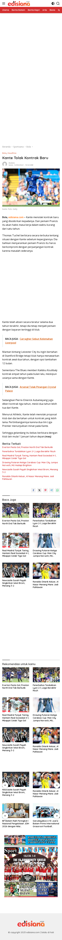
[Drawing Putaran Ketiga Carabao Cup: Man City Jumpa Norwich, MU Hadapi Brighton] (46, 540)
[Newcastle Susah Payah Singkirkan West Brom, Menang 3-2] (15, 570)
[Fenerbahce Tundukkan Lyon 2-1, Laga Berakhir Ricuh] (46, 510)
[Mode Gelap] (53, 3)
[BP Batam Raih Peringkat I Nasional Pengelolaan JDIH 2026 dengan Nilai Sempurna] (15, 810)
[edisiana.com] (18, 3)
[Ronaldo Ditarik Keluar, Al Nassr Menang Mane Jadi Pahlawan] (46, 571)
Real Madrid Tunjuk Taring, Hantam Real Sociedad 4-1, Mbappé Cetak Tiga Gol (29, 457)
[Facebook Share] (33, 490)
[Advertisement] (31, 44)
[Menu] (4, 3)
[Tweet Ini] (39, 490)
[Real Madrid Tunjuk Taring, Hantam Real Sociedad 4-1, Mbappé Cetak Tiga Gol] (15, 540)
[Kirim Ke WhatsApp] (57, 490)
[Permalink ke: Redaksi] (4, 163)
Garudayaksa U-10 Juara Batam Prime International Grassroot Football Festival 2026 (46, 824)
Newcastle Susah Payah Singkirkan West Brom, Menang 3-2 (30, 471)
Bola (4, 153)
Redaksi (12, 163)
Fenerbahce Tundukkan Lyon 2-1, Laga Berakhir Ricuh (29, 451)
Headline (12, 153)
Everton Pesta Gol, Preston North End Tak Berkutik (27, 447)
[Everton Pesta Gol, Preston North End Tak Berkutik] (15, 510)
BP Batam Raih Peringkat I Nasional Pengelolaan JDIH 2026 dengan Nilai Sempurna (15, 824)
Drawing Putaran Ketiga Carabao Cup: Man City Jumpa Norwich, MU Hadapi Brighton (30, 463)
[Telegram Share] (51, 490)
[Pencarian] (58, 3)
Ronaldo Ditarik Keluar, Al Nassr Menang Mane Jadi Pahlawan (28, 477)
